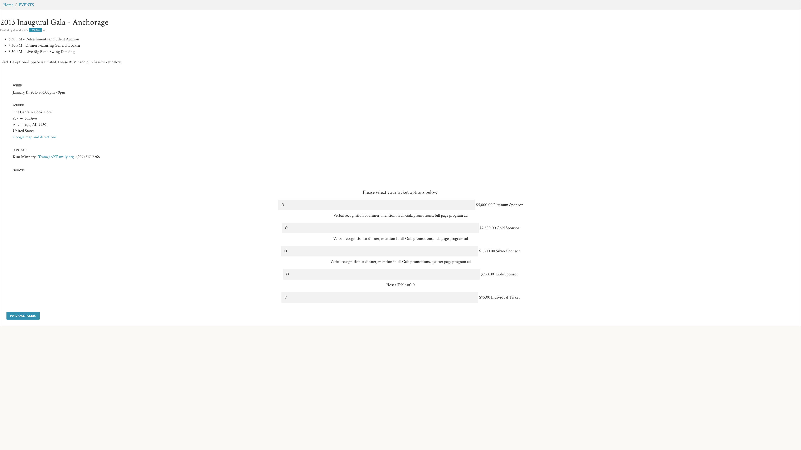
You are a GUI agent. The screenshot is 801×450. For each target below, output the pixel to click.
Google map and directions (35, 137)
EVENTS (26, 5)
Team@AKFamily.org (56, 157)
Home (8, 5)
